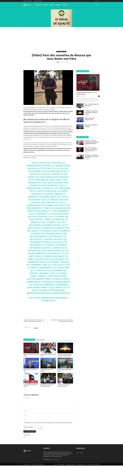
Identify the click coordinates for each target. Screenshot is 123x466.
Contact (64, 4)
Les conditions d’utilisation (80, 464)
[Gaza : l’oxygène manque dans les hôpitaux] (65, 363)
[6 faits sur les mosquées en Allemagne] (48, 363)
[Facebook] (96, 1)
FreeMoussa (47, 297)
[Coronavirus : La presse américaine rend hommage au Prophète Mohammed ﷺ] (80, 142)
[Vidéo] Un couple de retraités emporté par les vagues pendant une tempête (62, 320)
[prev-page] (24, 389)
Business (57, 4)
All (79, 135)
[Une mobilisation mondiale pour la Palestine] (31, 378)
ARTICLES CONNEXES (29, 339)
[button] (98, 5)
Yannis (77, 96)
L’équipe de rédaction (70, 464)
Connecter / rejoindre (38, 0)
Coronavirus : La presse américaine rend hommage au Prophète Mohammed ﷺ (91, 142)
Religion (45, 4)
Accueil (24, 28)
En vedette (85, 135)
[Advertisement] (61, 40)
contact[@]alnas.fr (55, 459)
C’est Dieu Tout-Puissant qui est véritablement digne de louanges (91, 112)
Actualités (38, 4)
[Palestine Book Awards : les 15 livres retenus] (31, 348)
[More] (68, 65)
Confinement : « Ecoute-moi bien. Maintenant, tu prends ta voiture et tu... (92, 156)
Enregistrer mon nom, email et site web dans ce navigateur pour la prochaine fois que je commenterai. (48, 422)
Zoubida (58, 62)
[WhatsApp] (61, 65)
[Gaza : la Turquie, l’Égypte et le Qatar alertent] (48, 348)
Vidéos (51, 4)
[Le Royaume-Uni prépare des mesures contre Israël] (65, 378)
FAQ (55, 464)
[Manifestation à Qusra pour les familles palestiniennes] (48, 378)
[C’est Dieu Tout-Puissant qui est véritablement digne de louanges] (65, 348)
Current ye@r (26, 434)
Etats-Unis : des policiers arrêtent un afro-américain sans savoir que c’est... (91, 149)
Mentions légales (61, 464)
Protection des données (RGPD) (93, 464)
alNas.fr (30, 464)
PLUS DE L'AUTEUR (40, 339)
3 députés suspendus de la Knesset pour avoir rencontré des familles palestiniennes (34, 320)
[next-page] (27, 389)
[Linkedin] (64, 65)
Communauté (35, 28)
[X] (98, 1)
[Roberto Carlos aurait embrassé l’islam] (31, 363)
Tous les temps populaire (94, 135)
